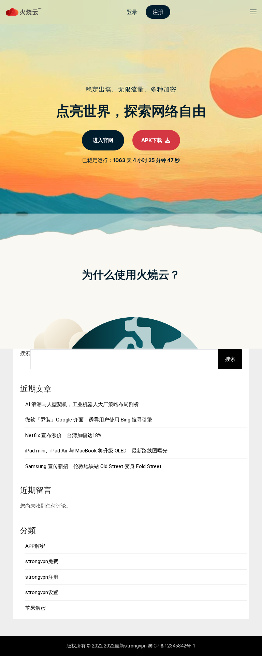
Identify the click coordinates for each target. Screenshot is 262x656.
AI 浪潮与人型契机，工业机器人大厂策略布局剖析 (82, 404)
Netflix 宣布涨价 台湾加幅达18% (63, 435)
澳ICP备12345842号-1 (171, 646)
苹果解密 (35, 608)
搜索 (25, 353)
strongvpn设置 (41, 592)
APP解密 (35, 546)
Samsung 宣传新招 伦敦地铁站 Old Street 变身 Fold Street (93, 466)
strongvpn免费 (41, 561)
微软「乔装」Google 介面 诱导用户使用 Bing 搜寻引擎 (88, 420)
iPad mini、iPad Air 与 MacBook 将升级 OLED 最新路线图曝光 (96, 451)
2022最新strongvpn (125, 646)
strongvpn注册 (41, 577)
